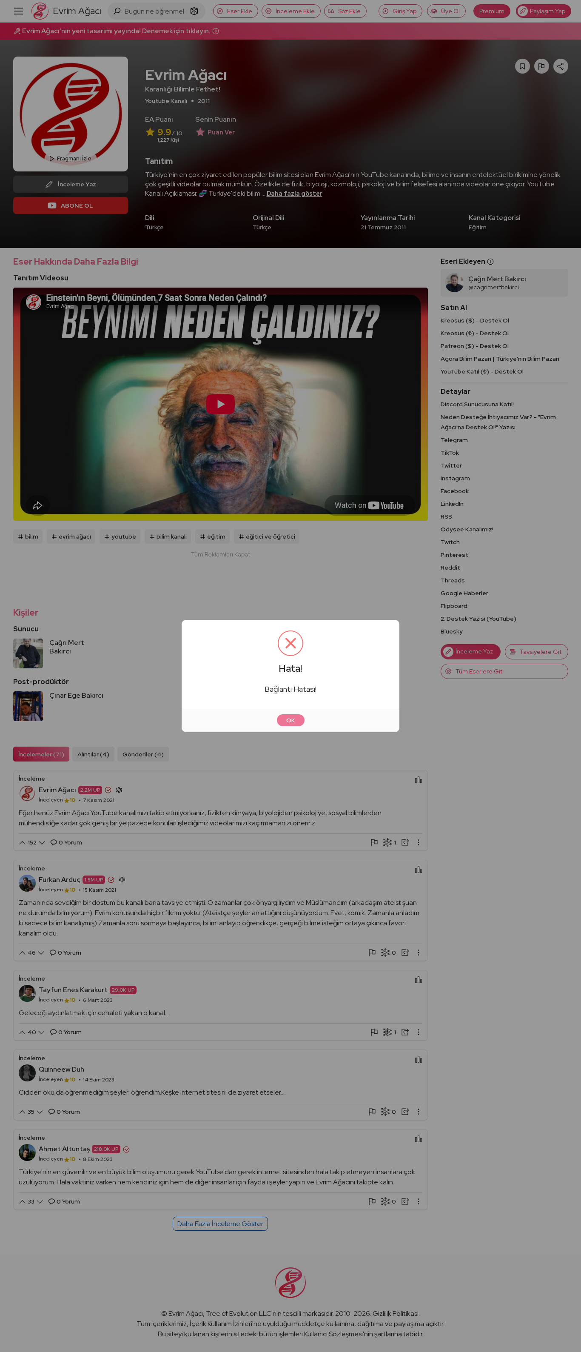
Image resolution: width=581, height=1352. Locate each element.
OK (290, 720)
